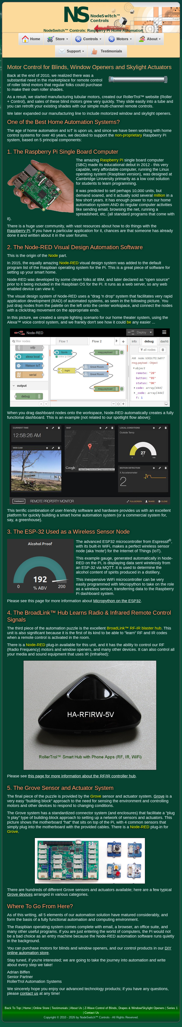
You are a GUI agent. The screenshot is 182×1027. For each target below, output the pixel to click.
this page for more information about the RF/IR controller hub (82, 776)
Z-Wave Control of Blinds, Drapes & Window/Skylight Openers (124, 1008)
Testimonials (111, 51)
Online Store (41, 1008)
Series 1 (172, 1008)
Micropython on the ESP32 (117, 601)
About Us (76, 1008)
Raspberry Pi (18, 230)
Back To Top (13, 1008)
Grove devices (20, 894)
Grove (159, 796)
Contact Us (92, 1012)
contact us (29, 993)
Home (35, 39)
